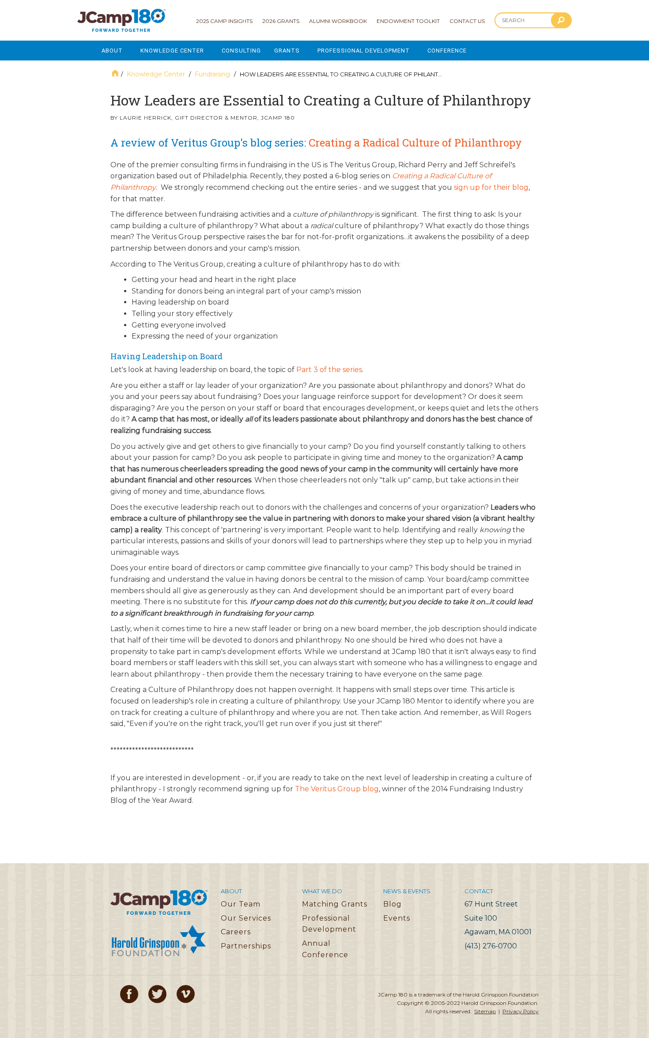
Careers (236, 932)
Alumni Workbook (338, 21)
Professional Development (363, 50)
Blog (392, 904)
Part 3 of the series (329, 369)
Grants (287, 50)
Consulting (241, 50)
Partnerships (246, 946)
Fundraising (212, 74)
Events (396, 918)
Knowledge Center (172, 50)
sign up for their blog (491, 187)
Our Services (246, 918)
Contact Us (467, 21)
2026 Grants (280, 21)
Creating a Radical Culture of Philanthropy (415, 142)
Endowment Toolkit (408, 21)
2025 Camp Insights (224, 21)
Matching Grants (334, 904)
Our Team (240, 904)
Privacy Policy (520, 1011)
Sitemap (485, 1011)
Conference (447, 50)
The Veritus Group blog (337, 789)
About (112, 50)
